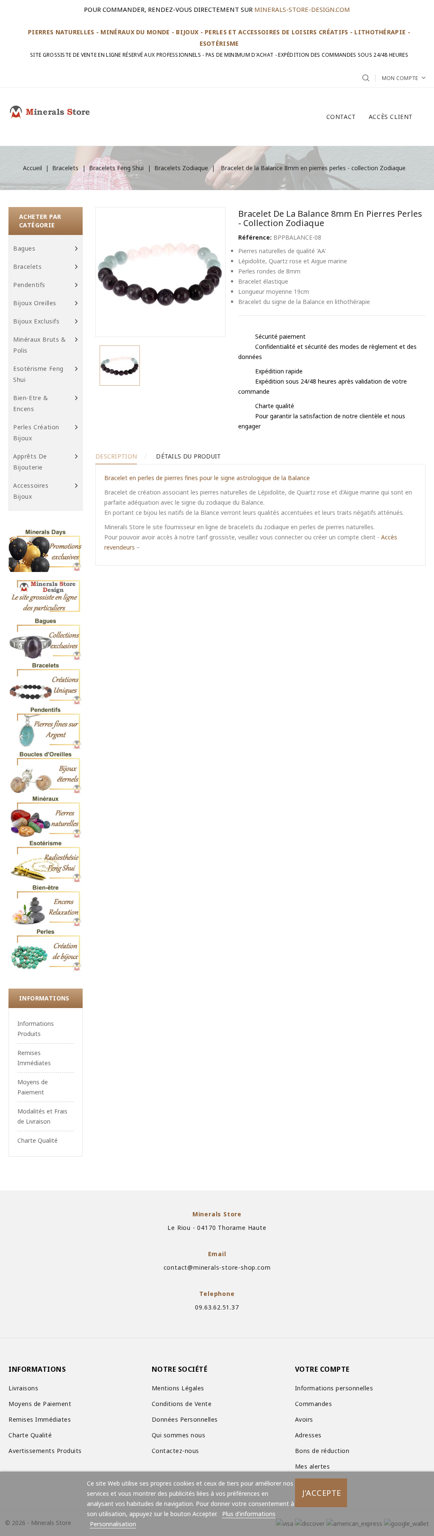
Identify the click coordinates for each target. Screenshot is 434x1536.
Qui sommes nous (179, 1435)
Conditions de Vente (182, 1404)
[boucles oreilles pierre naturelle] (45, 772)
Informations (44, 998)
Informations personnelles (334, 1388)
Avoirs (304, 1419)
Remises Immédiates (39, 1419)
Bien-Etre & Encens (30, 403)
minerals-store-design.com (302, 9)
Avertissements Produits (45, 1451)
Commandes (313, 1404)
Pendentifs (29, 285)
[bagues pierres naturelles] (45, 638)
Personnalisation (113, 1524)
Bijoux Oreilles (34, 303)
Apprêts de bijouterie (30, 461)
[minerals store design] (45, 594)
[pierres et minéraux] (45, 816)
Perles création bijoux (36, 432)
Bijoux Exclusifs (36, 321)
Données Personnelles (185, 1419)
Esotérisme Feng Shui (38, 374)
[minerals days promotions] (45, 550)
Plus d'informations (248, 1514)
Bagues (24, 248)
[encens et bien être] (45, 905)
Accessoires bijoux (31, 490)
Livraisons (23, 1388)
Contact (341, 117)
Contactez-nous (175, 1451)
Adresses (308, 1435)
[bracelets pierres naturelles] (45, 683)
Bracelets (27, 266)
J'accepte (321, 1492)
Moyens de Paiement (39, 1404)
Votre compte (322, 1369)
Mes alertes (312, 1466)
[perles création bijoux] (45, 949)
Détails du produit (188, 456)
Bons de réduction (322, 1451)
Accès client (391, 117)
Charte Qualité (37, 1140)
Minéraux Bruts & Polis (39, 344)
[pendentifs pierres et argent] (45, 727)
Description (116, 456)
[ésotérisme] (45, 861)
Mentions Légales (178, 1388)
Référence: (255, 237)
